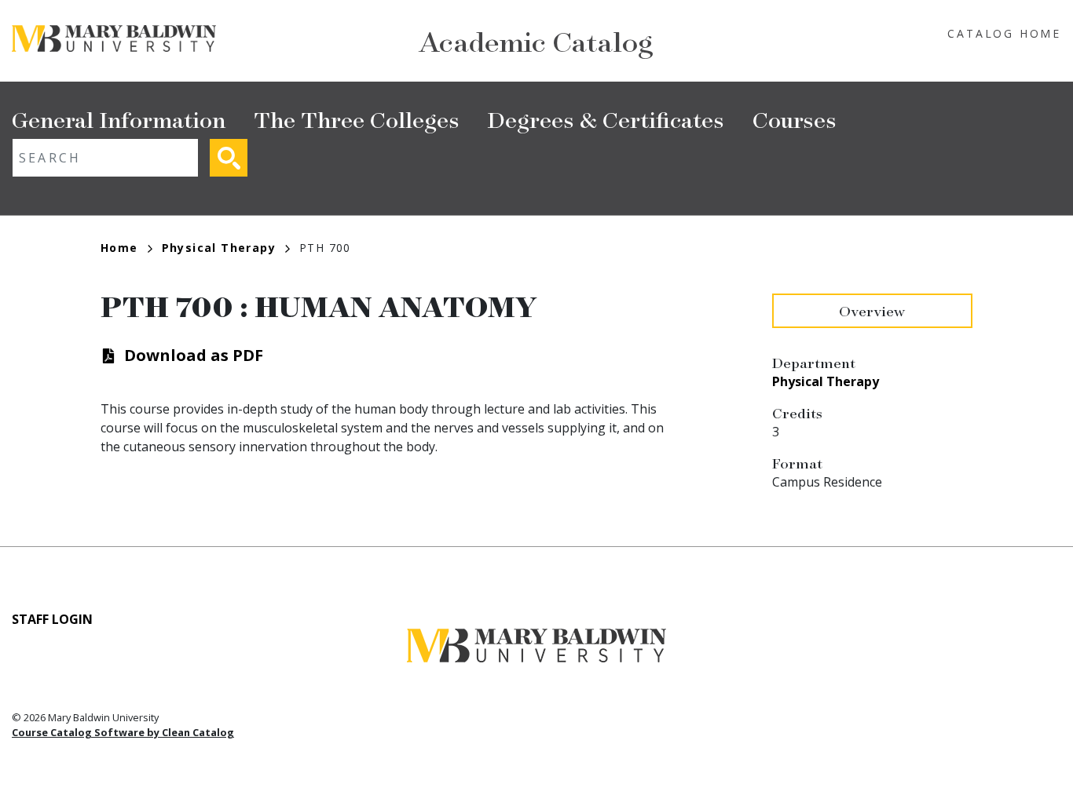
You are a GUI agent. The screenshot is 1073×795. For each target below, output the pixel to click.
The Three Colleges (357, 119)
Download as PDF (193, 355)
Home (119, 247)
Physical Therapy (219, 247)
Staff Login (52, 619)
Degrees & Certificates (606, 119)
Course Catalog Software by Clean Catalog (123, 732)
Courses (795, 119)
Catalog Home (1004, 33)
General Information (118, 119)
